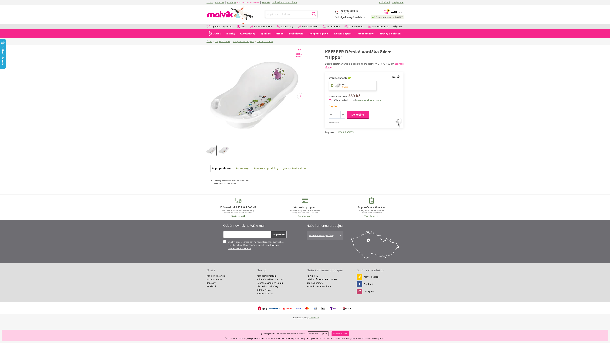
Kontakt (266, 2)
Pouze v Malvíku (310, 26)
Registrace (397, 2)
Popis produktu (221, 168)
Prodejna (231, 2)
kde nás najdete (315, 282)
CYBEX (400, 26)
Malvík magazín (371, 276)
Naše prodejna (214, 279)
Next (300, 96)
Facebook (211, 286)
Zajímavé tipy (287, 26)
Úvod (209, 41)
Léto (243, 26)
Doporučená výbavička (221, 26)
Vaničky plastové (265, 41)
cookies (302, 333)
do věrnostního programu (368, 100)
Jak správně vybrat (294, 168)
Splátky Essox (264, 290)
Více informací (237, 216)
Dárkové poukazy (380, 26)
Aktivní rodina (333, 26)
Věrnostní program (267, 275)
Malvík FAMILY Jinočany (321, 235)
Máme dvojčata (356, 26)
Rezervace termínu (263, 26)
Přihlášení (384, 2)
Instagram (369, 291)
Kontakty (211, 282)
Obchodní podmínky (267, 286)
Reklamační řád (265, 293)
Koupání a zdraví (222, 41)
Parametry (242, 168)
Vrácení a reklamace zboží (270, 279)
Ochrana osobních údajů (270, 282)
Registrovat (279, 234)
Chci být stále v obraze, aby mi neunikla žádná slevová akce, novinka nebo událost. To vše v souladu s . (256, 245)
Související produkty (266, 168)
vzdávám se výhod (318, 333)
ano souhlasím (340, 333)
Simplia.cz (314, 317)
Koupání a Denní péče (243, 41)
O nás (210, 2)
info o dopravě (346, 131)
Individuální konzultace (284, 2)
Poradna (219, 2)
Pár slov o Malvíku (216, 275)
